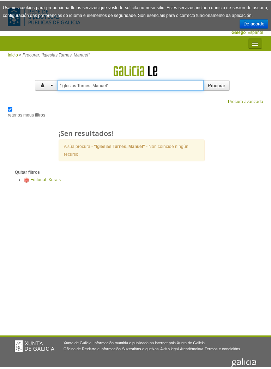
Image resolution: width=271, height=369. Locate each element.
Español (255, 32)
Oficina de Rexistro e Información (92, 349)
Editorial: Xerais (45, 179)
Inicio (13, 55)
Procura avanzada (245, 101)
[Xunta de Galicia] (34, 346)
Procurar (216, 85)
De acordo (253, 23)
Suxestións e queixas (140, 349)
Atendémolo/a (191, 349)
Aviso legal (169, 349)
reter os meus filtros (26, 115)
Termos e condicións (222, 349)
